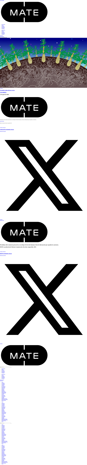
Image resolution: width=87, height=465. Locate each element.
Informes (3, 390)
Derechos (3, 32)
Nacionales (3, 395)
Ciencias (3, 31)
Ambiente (3, 383)
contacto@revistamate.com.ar (7, 129)
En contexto (3, 386)
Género (3, 388)
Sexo (2, 401)
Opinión (3, 397)
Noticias (3, 417)
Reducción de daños (5, 399)
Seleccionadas (4, 400)
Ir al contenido (2, 0)
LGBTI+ (3, 393)
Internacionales (4, 392)
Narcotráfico (3, 396)
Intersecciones (4, 413)
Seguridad (3, 27)
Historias (3, 389)
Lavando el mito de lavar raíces (7, 90)
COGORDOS (3, 92)
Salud (2, 25)
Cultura (3, 385)
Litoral (3, 394)
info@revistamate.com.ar (6, 253)
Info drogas (3, 24)
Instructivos (3, 391)
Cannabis (1, 88)
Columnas (3, 384)
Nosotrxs (3, 28)
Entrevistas (3, 408)
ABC (2, 382)
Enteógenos (3, 387)
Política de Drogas (4, 398)
